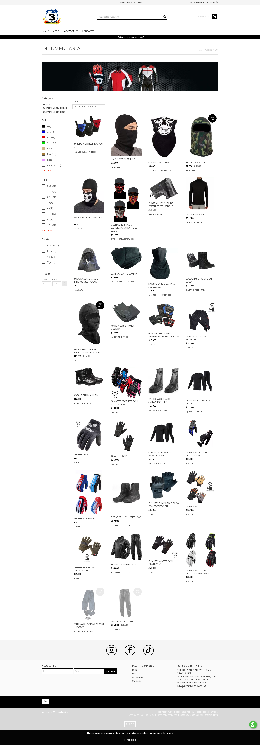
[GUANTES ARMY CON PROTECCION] (89, 548)
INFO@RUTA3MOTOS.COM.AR (130, 2)
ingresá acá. (184, 715)
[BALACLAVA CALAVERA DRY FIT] (89, 196)
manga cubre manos (156, 214)
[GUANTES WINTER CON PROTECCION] (163, 545)
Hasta (54, 280)
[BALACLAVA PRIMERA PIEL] (126, 135)
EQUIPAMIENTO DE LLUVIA (54, 108)
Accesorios (71, 31)
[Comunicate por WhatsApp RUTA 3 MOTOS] (253, 724)
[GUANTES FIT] (201, 486)
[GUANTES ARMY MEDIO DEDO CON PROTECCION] (163, 485)
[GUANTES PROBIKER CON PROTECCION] (126, 382)
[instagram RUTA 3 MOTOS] (111, 650)
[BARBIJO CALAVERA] (163, 137)
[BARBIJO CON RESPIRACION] (89, 127)
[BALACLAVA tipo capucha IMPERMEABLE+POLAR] (89, 260)
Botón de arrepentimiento (205, 715)
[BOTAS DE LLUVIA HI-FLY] (89, 379)
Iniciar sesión (212, 2)
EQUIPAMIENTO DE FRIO (53, 112)
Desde (44, 280)
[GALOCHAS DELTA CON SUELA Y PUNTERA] (163, 381)
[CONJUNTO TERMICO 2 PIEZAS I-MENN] (163, 434)
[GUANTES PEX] (89, 435)
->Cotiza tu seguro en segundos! (130, 37)
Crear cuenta (198, 2)
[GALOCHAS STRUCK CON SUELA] (201, 260)
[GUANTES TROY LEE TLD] (89, 496)
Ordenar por (76, 101)
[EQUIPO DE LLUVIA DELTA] (126, 547)
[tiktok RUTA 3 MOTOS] (148, 650)
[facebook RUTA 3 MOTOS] (130, 650)
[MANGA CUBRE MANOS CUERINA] (126, 312)
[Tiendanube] (55, 713)
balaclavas (116, 167)
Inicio (45, 31)
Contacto (88, 31)
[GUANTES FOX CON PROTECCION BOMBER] (201, 550)
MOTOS (57, 31)
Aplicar (64, 283)
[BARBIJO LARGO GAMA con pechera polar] (163, 263)
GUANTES (46, 104)
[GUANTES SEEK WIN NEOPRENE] (201, 317)
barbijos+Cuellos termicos (85, 152)
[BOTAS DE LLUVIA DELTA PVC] (126, 492)
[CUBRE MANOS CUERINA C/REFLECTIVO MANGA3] (163, 188)
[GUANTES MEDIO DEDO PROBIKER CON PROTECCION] (163, 316)
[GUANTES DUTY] (126, 436)
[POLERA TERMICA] (201, 194)
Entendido (130, 740)
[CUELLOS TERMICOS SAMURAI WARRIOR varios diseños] (126, 204)
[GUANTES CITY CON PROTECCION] (201, 434)
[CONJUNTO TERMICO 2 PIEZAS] (201, 382)
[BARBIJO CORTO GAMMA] (126, 258)
